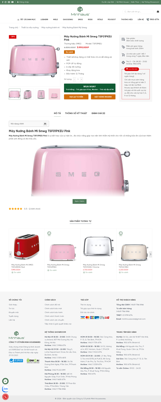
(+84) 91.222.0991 (58, 370)
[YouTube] (12, 2)
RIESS (90, 19)
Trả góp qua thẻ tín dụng (90, 309)
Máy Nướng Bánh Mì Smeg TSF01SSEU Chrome (94, 266)
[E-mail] (9, 2)
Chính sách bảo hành (54, 312)
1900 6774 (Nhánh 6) (131, 343)
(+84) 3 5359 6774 (95, 365)
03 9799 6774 (127, 315)
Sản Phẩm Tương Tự (80, 221)
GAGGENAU (68, 19)
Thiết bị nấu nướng (30, 28)
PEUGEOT (112, 19)
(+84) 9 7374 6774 (94, 343)
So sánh (69, 52)
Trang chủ (13, 28)
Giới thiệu (13, 305)
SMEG (80, 19)
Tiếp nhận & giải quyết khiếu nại (58, 324)
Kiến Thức (135, 2)
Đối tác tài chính (87, 312)
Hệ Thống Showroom (150, 2)
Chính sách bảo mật (53, 309)
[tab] (57, 113)
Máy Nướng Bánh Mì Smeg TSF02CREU (130, 266)
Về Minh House (122, 2)
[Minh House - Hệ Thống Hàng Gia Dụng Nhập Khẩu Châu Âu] (80, 11)
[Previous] (13, 59)
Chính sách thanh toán (54, 316)
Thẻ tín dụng (85, 305)
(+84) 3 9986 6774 (59, 345)
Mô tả (57, 113)
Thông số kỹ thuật (76, 113)
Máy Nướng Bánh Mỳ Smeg (75, 28)
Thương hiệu (127, 19)
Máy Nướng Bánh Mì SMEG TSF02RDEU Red (22, 266)
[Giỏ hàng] (156, 12)
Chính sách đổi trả (52, 305)
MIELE (55, 19)
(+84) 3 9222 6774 (95, 352)
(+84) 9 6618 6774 (59, 380)
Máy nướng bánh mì (50, 28)
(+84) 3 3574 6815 (59, 358)
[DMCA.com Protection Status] (33, 360)
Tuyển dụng (13, 316)
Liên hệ (141, 19)
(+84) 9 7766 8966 (59, 389)
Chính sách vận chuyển (54, 320)
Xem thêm (79, 201)
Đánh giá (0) (98, 113)
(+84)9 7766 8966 (137, 305)
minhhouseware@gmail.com (134, 319)
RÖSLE (100, 19)
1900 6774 (92, 374)
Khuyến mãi (13, 312)
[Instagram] (5, 2)
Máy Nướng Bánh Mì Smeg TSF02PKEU (58, 266)
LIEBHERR (44, 19)
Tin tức (11, 309)
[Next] (56, 59)
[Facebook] (3, 2)
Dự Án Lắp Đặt (108, 2)
